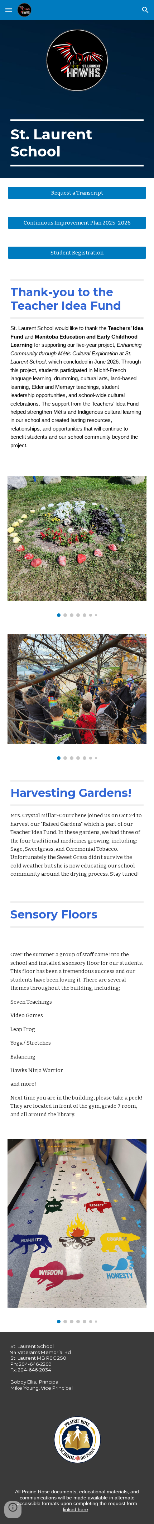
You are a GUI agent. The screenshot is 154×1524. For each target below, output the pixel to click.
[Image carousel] (77, 546)
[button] (8, 10)
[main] (77, 139)
